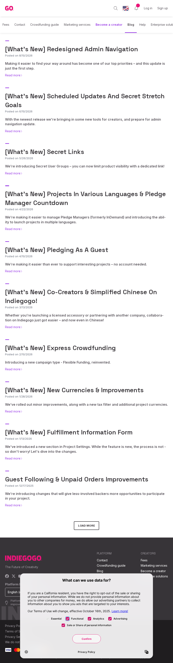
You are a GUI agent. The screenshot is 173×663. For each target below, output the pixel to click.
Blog (130, 24)
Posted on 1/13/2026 (18, 438)
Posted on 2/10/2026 (18, 354)
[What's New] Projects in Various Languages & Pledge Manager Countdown (85, 198)
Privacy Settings (16, 637)
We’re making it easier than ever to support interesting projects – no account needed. (76, 264)
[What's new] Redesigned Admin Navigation (71, 49)
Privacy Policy (15, 626)
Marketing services (77, 24)
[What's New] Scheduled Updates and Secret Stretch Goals (85, 100)
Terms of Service (17, 631)
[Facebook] (7, 576)
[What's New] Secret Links (44, 152)
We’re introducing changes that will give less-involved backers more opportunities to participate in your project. (85, 496)
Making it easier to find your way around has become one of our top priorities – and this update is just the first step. (85, 65)
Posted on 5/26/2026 (19, 158)
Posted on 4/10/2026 (18, 256)
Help (142, 24)
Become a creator (109, 24)
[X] (14, 576)
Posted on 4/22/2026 (19, 209)
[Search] (115, 8)
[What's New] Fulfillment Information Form (68, 432)
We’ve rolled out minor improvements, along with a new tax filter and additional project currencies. (86, 404)
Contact (19, 24)
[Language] (125, 8)
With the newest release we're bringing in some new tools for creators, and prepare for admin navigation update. (83, 121)
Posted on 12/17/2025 (19, 485)
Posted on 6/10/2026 (18, 111)
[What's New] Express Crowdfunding (60, 348)
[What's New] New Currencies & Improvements (74, 390)
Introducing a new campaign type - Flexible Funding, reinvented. (58, 362)
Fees (6, 24)
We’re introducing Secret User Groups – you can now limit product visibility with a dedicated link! (84, 166)
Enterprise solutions (154, 576)
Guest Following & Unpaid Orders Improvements (76, 479)
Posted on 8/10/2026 (18, 55)
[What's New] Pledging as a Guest (56, 250)
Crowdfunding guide (44, 24)
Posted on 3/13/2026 (18, 307)
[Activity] (136, 8)
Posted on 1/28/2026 (18, 396)
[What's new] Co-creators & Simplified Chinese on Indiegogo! (81, 296)
